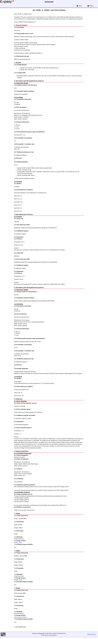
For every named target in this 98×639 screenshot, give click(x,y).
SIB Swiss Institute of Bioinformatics (56, 633)
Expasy (34, 633)
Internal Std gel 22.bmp (20, 617)
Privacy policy (53, 635)
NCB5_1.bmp (18, 542)
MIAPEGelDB (49, 2)
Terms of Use (44, 635)
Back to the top (92, 634)
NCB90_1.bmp (18, 580)
